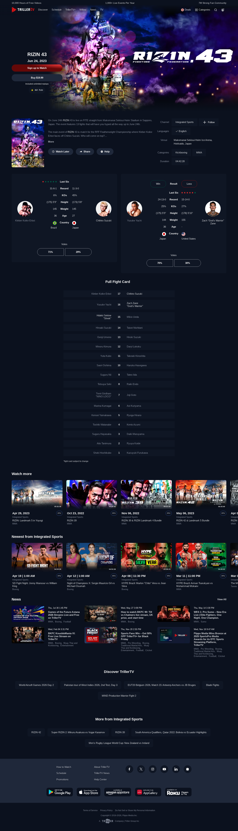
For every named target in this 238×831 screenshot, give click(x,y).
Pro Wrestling (134, 643)
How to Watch (63, 767)
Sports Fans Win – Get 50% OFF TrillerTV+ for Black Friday (136, 636)
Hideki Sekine (104, 317)
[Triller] (188, 769)
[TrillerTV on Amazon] (117, 792)
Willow (82, 9)
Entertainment (67, 645)
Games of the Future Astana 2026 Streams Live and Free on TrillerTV (64, 615)
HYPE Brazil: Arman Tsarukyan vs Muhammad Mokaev (194, 584)
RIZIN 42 (36, 732)
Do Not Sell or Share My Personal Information (135, 810)
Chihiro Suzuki (103, 220)
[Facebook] (129, 769)
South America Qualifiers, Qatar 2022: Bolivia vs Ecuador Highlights (171, 732)
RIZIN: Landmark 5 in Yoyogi (27, 520)
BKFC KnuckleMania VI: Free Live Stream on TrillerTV (61, 636)
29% (78, 252)
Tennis (234, 586)
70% (159, 263)
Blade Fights (212, 685)
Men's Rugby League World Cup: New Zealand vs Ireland (119, 743)
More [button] (51, 141)
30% (187, 263)
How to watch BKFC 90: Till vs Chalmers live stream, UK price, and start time (137, 615)
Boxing (15, 589)
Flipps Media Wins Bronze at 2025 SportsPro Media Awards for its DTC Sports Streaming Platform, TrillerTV (210, 639)
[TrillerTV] (23, 10)
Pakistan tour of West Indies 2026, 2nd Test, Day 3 (90, 685)
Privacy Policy (106, 810)
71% (50, 252)
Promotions (62, 779)
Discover (43, 9)
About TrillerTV (102, 767)
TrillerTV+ (70, 9)
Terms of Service (90, 810)
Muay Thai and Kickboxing (135, 646)
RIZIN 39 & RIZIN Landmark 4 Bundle (142, 520)
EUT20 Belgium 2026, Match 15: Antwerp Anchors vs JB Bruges (162, 685)
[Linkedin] (176, 769)
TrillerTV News (102, 773)
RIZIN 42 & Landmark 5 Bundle (192, 520)
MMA (199, 152)
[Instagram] (153, 769)
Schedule (57, 9)
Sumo (203, 622)
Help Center (100, 779)
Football (67, 622)
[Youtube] (164, 769)
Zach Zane (135, 304)
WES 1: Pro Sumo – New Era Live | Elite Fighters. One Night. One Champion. (210, 615)
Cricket (148, 650)
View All (221, 599)
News (93, 9)
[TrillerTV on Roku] (178, 792)
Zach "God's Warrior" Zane (213, 222)
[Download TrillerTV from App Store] (88, 792)
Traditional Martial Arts (131, 645)
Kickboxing (181, 152)
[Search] (215, 9)
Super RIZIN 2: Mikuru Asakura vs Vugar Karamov (78, 732)
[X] (141, 769)
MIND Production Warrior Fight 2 (119, 695)
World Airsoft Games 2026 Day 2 (36, 685)
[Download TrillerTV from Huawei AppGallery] (148, 792)
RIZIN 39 (72, 520)
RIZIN (66, 120)
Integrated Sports (185, 122)
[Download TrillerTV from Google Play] (59, 792)
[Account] (222, 9)
